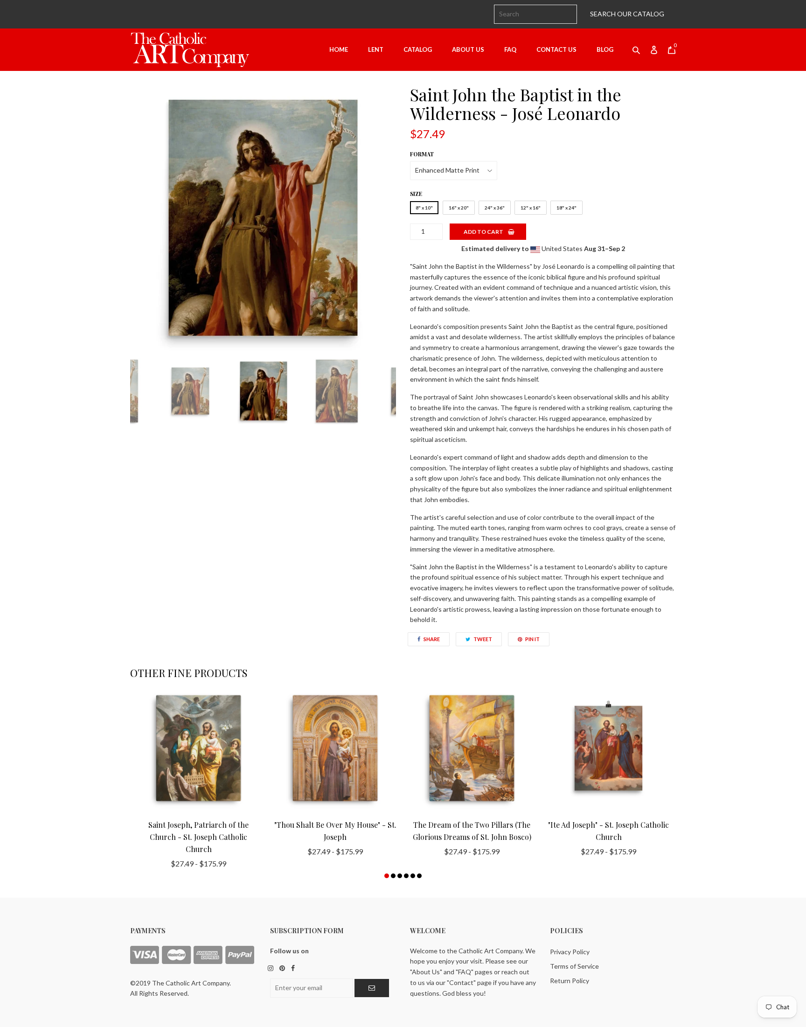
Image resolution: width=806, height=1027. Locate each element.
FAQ (510, 49)
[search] (535, 14)
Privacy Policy (570, 952)
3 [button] (399, 875)
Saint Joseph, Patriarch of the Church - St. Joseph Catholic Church (198, 837)
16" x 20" (459, 207)
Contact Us (556, 49)
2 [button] (393, 875)
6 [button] (419, 875)
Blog (605, 49)
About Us (468, 49)
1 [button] (386, 875)
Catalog (417, 49)
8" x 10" (424, 207)
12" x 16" (531, 207)
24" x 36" (495, 207)
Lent (375, 49)
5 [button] (412, 875)
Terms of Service (574, 966)
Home (338, 49)
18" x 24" (566, 207)
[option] (263, 218)
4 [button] (406, 875)
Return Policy (569, 981)
